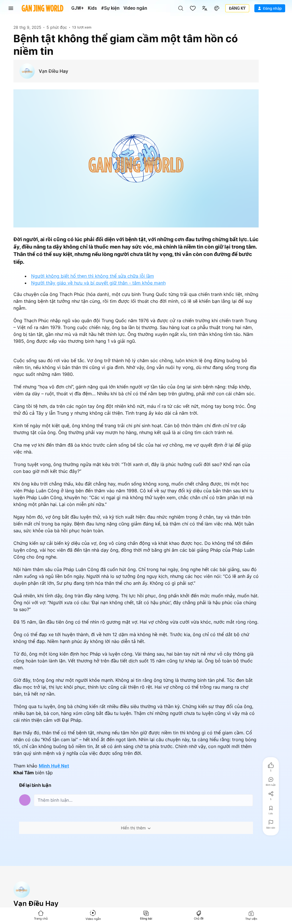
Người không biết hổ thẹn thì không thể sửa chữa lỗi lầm (92, 276)
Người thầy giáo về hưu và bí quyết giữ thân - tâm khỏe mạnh (98, 283)
